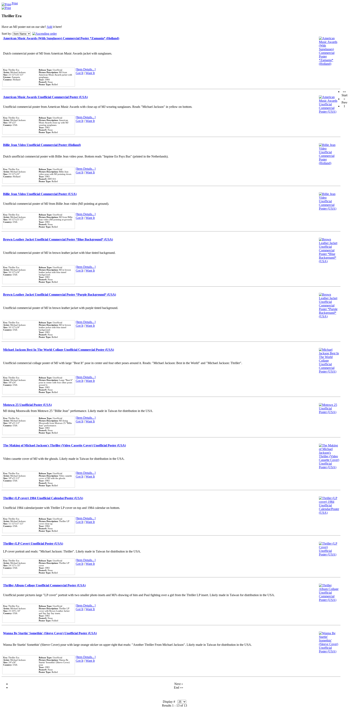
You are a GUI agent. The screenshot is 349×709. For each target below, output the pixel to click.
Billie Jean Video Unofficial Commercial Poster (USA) (40, 194)
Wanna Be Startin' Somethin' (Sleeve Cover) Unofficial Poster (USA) (50, 633)
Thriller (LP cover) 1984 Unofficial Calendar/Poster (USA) (43, 498)
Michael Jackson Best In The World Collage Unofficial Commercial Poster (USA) (58, 349)
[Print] (6, 7)
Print (14, 3)
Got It (79, 73)
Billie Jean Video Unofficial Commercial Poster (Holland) (42, 145)
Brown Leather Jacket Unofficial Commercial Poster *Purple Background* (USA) (59, 294)
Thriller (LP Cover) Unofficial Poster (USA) (33, 543)
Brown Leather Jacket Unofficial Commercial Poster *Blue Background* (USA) (58, 239)
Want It (90, 73)
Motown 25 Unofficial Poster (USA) (27, 404)
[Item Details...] (86, 69)
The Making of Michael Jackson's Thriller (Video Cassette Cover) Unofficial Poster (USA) (64, 445)
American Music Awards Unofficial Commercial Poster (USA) (45, 97)
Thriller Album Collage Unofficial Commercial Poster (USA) (44, 585)
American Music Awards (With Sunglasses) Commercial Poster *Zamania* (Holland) (61, 38)
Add (49, 26)
